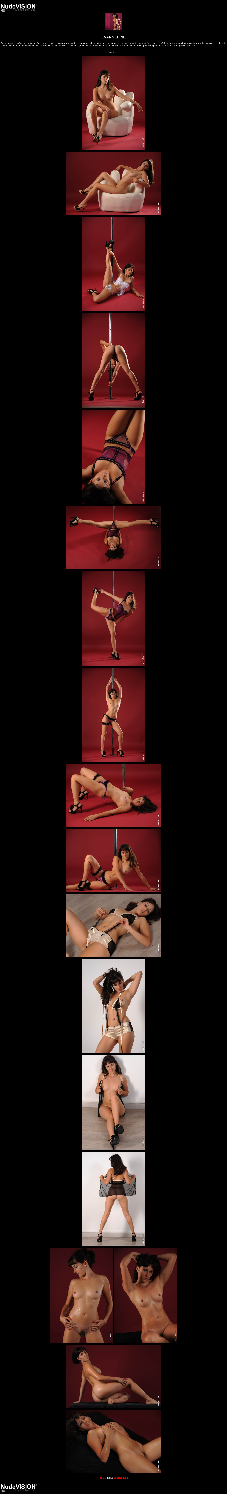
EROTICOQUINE (121, 1478)
